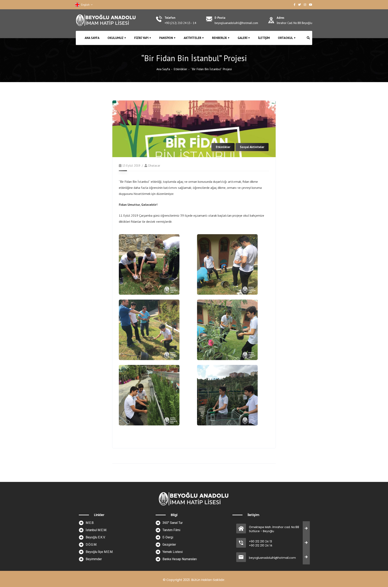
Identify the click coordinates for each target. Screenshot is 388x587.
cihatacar (154, 165)
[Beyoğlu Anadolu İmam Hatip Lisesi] (106, 20)
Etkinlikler (180, 69)
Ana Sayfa (163, 69)
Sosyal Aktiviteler (252, 147)
